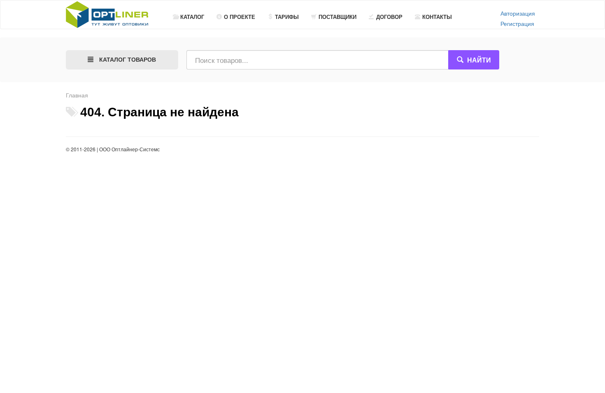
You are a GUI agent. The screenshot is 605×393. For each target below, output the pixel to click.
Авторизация (517, 13)
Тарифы (287, 17)
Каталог (192, 17)
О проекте (239, 17)
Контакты (437, 17)
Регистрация (517, 23)
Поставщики (337, 17)
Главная (77, 95)
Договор (389, 17)
